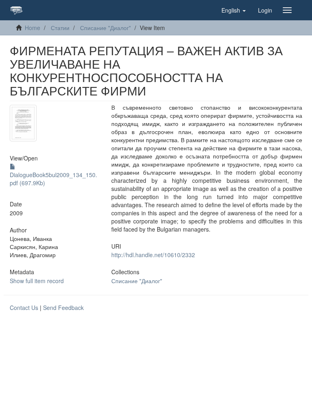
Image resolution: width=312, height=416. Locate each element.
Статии (60, 28)
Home (32, 28)
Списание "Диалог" (105, 28)
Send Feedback (63, 307)
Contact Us (24, 307)
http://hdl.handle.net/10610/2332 (153, 255)
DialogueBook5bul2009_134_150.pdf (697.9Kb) (53, 179)
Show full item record (37, 281)
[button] (233, 10)
